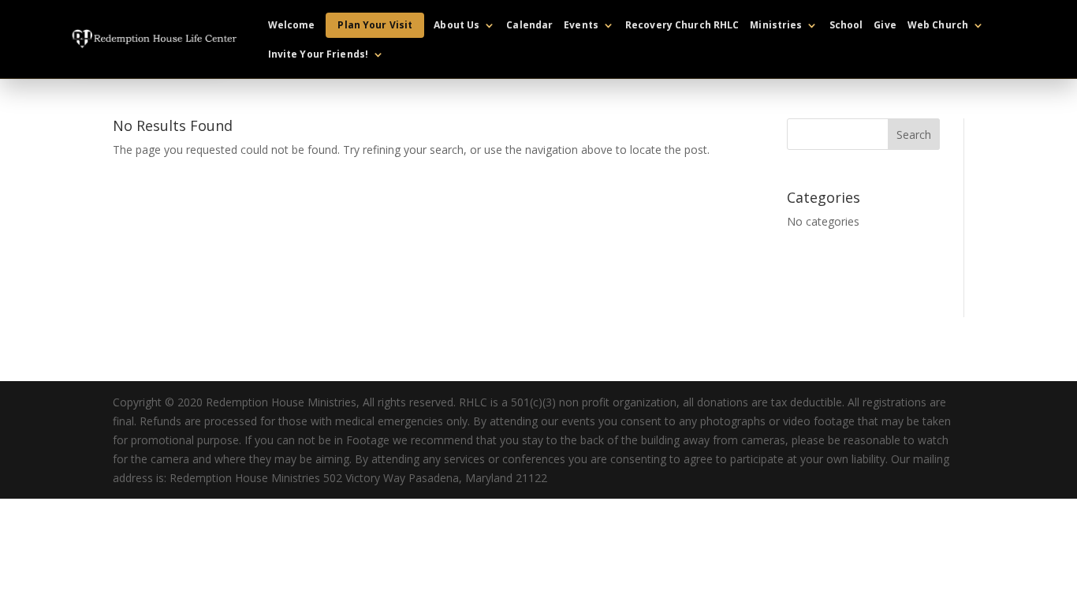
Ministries (776, 26)
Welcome (291, 26)
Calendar (529, 26)
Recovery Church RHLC (682, 26)
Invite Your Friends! (318, 55)
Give (885, 26)
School (846, 26)
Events (581, 26)
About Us (456, 26)
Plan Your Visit (374, 25)
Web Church (937, 26)
